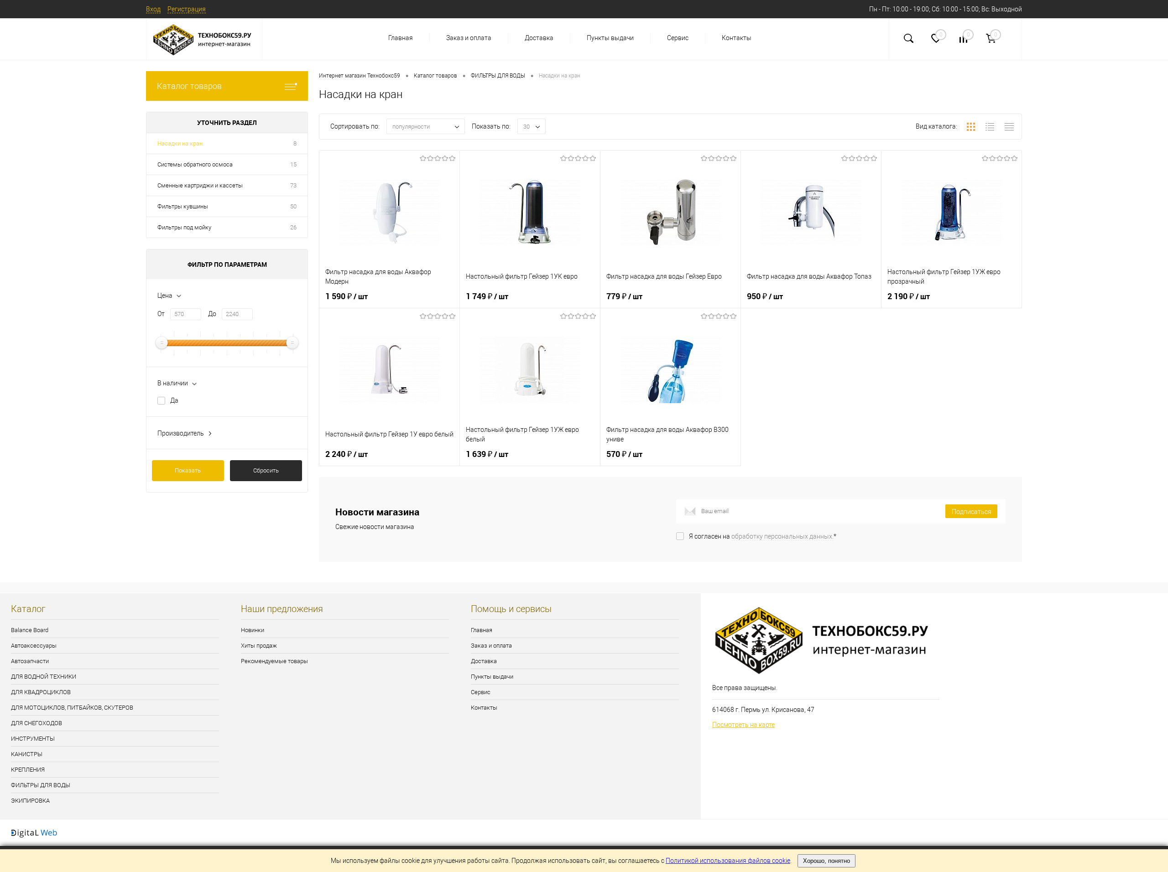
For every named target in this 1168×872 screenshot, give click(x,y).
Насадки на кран (180, 143)
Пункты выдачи (610, 38)
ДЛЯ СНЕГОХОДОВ (36, 723)
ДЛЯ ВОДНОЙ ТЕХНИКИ (43, 676)
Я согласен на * (762, 536)
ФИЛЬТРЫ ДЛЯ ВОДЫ (40, 785)
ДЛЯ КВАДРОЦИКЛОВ (41, 692)
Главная (400, 38)
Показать (188, 470)
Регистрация (186, 9)
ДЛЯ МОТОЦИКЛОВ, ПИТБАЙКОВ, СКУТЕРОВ (72, 707)
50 (293, 206)
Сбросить (266, 470)
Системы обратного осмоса (195, 164)
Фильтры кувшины (182, 206)
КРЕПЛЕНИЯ (28, 769)
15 (293, 164)
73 (293, 185)
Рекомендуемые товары (274, 661)
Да (174, 400)
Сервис (677, 38)
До (212, 313)
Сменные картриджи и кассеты (200, 185)
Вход (153, 9)
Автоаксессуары (34, 645)
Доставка (539, 38)
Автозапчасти (30, 661)
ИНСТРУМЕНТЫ (33, 738)
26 (293, 227)
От (161, 313)
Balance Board (29, 630)
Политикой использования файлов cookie (728, 860)
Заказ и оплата (468, 38)
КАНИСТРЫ (26, 754)
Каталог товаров (189, 86)
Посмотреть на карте (743, 724)
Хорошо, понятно (826, 860)
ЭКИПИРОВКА (30, 800)
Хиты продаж (259, 645)
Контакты (736, 38)
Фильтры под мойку (184, 227)
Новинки (252, 630)
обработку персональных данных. (782, 536)
